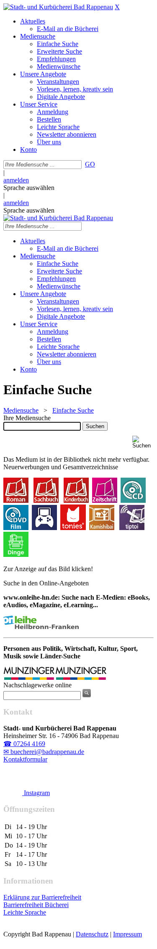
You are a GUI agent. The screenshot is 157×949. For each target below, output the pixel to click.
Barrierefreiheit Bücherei (36, 904)
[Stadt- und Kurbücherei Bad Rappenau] (58, 6)
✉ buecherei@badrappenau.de (43, 751)
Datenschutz (92, 934)
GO (90, 164)
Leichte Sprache (24, 912)
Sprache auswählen (28, 187)
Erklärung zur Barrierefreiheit (42, 897)
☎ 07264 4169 (24, 743)
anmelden (16, 180)
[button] (143, 442)
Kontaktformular (25, 759)
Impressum (127, 934)
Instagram (36, 792)
